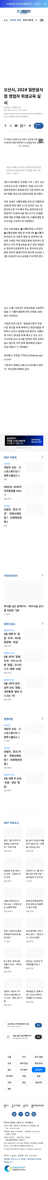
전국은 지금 (15, 20)
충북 (38, 1076)
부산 (24, 1057)
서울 (9, 1057)
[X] (10, 125)
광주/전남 (24, 1063)
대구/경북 (39, 1057)
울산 (9, 1069)
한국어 (6, 1155)
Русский (33, 1155)
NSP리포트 (28, 20)
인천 (9, 1063)
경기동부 (24, 1069)
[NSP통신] (24, 12)
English (13, 1155)
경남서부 (38, 1082)
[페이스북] (5, 125)
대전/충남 (39, 1063)
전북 (9, 1082)
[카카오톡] (16, 125)
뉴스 (6, 20)
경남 (24, 1082)
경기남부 (38, 1069)
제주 (9, 1088)
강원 (24, 1076)
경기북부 (9, 1076)
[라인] (21, 125)
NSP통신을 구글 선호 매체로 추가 (19, 4)
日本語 (20, 1155)
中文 (26, 1155)
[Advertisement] (24, 284)
